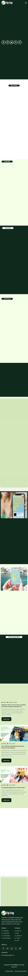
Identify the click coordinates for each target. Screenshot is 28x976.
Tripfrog (15, 965)
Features (3, 928)
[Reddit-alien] (11, 42)
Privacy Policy (9, 971)
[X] (16, 948)
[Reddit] (12, 948)
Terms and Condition (21, 971)
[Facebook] (3, 948)
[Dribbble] (7, 948)
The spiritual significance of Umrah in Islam (13, 787)
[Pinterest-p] (20, 42)
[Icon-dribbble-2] (7, 42)
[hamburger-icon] (26, 2)
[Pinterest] (20, 948)
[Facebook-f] (3, 42)
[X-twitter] (16, 42)
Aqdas (4, 702)
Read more (6, 719)
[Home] (7, 2)
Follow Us (4, 944)
